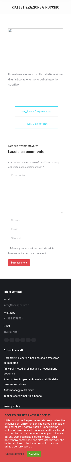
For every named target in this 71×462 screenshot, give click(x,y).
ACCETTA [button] (34, 453)
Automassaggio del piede (19, 390)
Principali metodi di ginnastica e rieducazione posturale (30, 371)
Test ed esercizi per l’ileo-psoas (23, 396)
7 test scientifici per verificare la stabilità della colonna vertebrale (31, 382)
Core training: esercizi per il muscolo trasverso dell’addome (31, 360)
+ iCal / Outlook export (36, 124)
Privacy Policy (12, 406)
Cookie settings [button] (14, 453)
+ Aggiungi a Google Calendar (36, 111)
